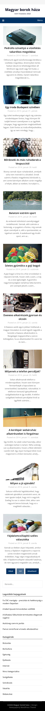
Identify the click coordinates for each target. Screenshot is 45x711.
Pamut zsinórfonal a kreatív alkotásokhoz (20, 629)
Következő (32, 571)
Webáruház (7, 694)
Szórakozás (7, 682)
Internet (6, 666)
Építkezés (7, 660)
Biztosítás (7, 643)
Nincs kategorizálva (11, 671)
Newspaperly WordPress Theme (22, 707)
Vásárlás (6, 688)
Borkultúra (7, 649)
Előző (10, 571)
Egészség (6, 654)
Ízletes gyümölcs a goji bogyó (22, 265)
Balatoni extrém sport (22, 213)
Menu (40, 20)
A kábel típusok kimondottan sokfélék (19, 609)
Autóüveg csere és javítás (13, 623)
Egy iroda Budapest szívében (22, 107)
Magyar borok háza (22, 9)
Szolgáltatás (8, 677)
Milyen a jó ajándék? (22, 483)
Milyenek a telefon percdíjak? (22, 371)
